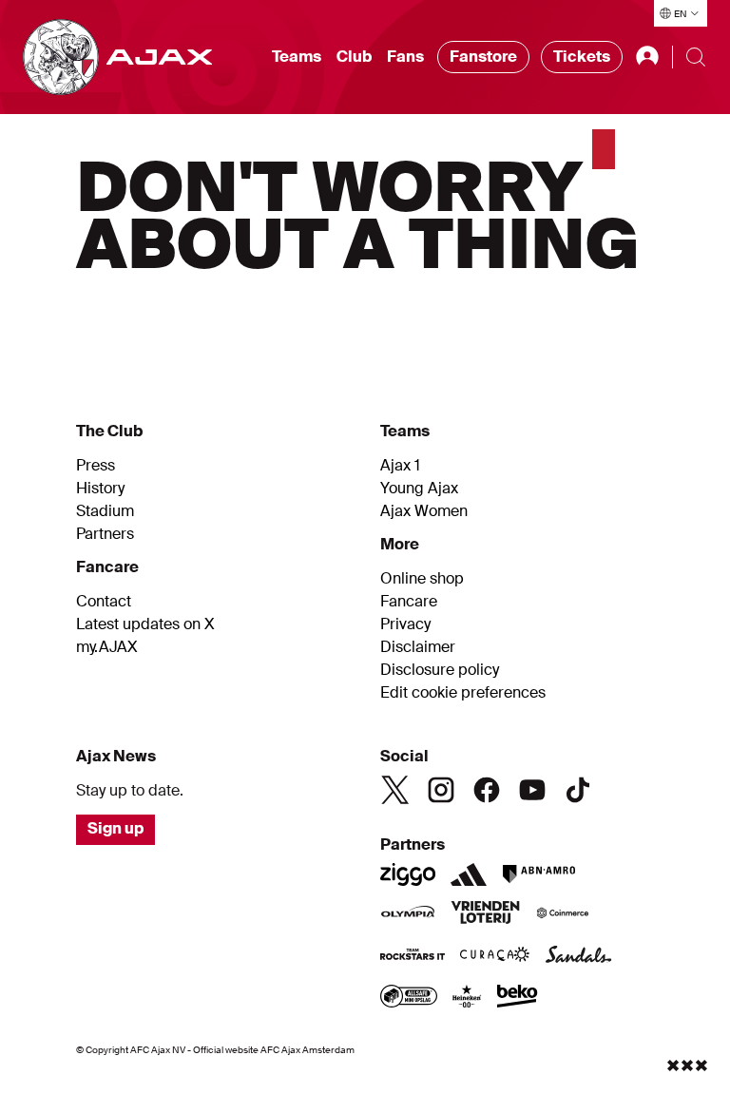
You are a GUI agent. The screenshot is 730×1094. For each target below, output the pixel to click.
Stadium (105, 511)
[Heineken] (467, 998)
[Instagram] (441, 790)
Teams (296, 57)
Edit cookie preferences (463, 692)
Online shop (422, 578)
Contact (103, 601)
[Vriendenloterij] (485, 914)
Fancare (408, 601)
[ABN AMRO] (538, 874)
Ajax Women (424, 511)
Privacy (405, 624)
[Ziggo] (407, 874)
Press (95, 465)
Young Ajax (419, 488)
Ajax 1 (400, 465)
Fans (405, 57)
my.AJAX (107, 647)
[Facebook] (486, 790)
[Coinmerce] (562, 914)
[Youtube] (532, 790)
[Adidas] (469, 874)
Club (354, 57)
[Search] (695, 57)
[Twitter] (395, 790)
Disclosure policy (439, 670)
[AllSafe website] (408, 998)
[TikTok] (578, 790)
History (100, 488)
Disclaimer (417, 647)
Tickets (581, 57)
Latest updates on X (145, 624)
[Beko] (517, 998)
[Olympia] (407, 914)
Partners (105, 534)
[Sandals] (579, 956)
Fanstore (483, 57)
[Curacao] (494, 956)
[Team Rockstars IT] (412, 956)
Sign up (115, 828)
